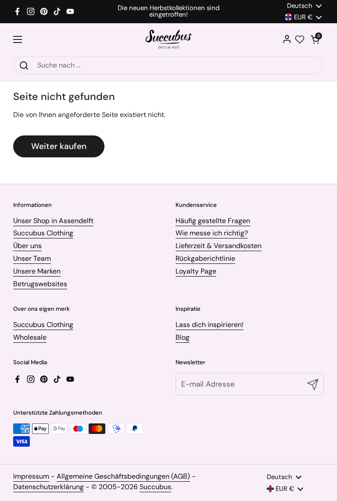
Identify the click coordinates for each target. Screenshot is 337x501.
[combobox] (168, 65)
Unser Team (32, 258)
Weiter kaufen (58, 146)
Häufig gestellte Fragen (213, 220)
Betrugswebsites (40, 283)
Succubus (155, 486)
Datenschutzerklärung (48, 486)
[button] (315, 39)
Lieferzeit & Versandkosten (219, 245)
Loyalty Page (196, 271)
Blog (183, 337)
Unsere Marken (37, 271)
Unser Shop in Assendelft (53, 220)
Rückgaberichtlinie (205, 258)
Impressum (31, 476)
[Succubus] (169, 40)
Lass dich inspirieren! (210, 324)
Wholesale (30, 337)
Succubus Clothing (43, 233)
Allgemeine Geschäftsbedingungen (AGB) (123, 476)
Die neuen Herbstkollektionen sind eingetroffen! (168, 11)
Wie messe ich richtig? (212, 233)
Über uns (27, 245)
